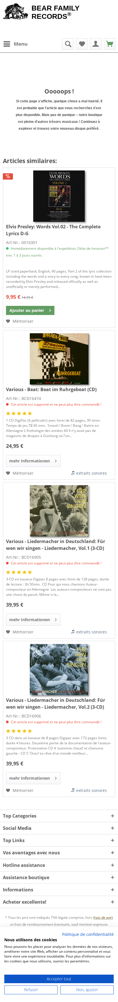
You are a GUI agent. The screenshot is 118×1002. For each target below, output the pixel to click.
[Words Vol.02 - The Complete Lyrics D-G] (59, 196)
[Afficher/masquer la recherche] (67, 44)
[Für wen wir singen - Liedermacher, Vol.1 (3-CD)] (59, 510)
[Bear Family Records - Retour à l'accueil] (16, 12)
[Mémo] (81, 44)
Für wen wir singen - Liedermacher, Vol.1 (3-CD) (55, 544)
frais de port (103, 917)
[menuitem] (15, 44)
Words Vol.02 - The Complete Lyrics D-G (53, 230)
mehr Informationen (29, 461)
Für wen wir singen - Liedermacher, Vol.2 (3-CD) (55, 703)
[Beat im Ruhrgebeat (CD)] (59, 359)
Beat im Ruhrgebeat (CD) (51, 389)
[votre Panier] (95, 44)
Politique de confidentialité (88, 934)
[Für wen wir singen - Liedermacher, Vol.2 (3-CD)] (59, 669)
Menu (20, 43)
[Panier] (109, 44)
